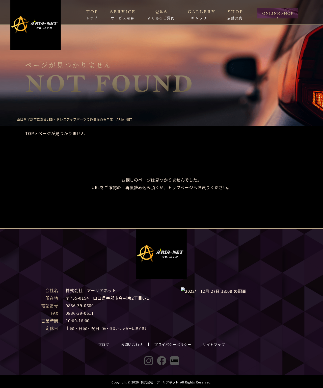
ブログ (103, 344)
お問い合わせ (132, 344)
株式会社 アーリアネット (160, 382)
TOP (29, 133)
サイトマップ (214, 344)
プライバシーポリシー (172, 344)
